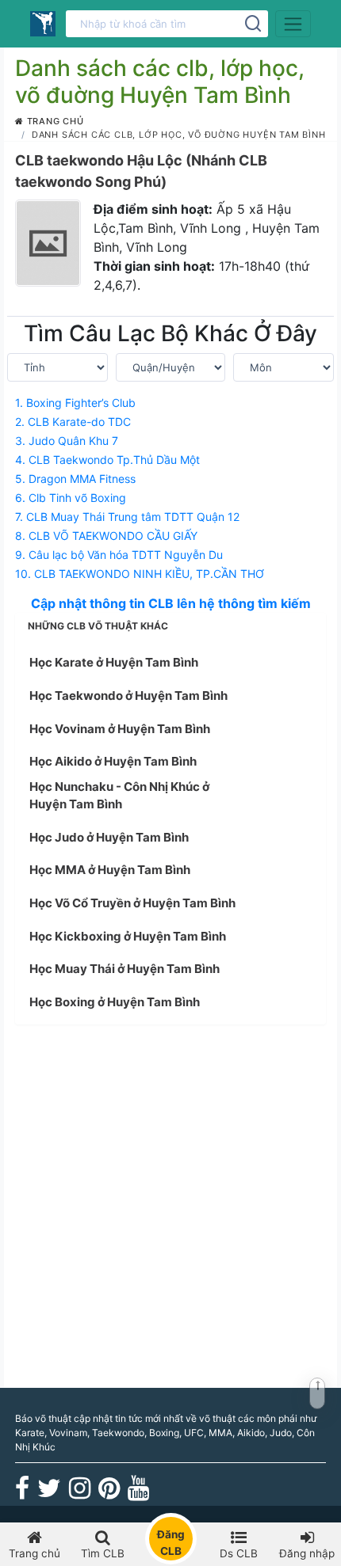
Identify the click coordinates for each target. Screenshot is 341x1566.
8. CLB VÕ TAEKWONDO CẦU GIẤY (106, 535)
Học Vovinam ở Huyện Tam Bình (119, 728)
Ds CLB (239, 1553)
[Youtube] (138, 1493)
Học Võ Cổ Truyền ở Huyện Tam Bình (132, 902)
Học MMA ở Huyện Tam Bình (109, 869)
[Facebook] (22, 1493)
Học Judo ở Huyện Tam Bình (109, 837)
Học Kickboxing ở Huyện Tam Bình (127, 936)
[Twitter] (49, 1493)
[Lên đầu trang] (317, 1393)
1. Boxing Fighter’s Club (75, 402)
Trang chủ (54, 121)
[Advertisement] (170, 1207)
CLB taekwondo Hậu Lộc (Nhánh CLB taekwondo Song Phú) (141, 171)
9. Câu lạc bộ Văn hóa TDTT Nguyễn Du (119, 554)
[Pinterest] (109, 1493)
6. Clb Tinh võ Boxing (70, 497)
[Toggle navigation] (293, 23)
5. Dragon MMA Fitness (75, 478)
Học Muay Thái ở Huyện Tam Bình (124, 968)
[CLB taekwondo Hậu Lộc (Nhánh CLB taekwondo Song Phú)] (48, 243)
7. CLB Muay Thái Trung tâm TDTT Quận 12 (127, 516)
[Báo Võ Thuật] (43, 24)
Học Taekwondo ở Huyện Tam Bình (128, 695)
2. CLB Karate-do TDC (73, 421)
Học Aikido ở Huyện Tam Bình (113, 761)
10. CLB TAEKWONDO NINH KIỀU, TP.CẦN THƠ (139, 573)
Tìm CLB (103, 1553)
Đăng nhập (307, 1553)
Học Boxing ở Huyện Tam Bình (114, 1001)
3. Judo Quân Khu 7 (66, 440)
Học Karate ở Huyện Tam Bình (113, 662)
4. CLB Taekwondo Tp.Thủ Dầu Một (107, 459)
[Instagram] (79, 1493)
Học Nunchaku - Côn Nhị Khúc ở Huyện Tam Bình (119, 795)
